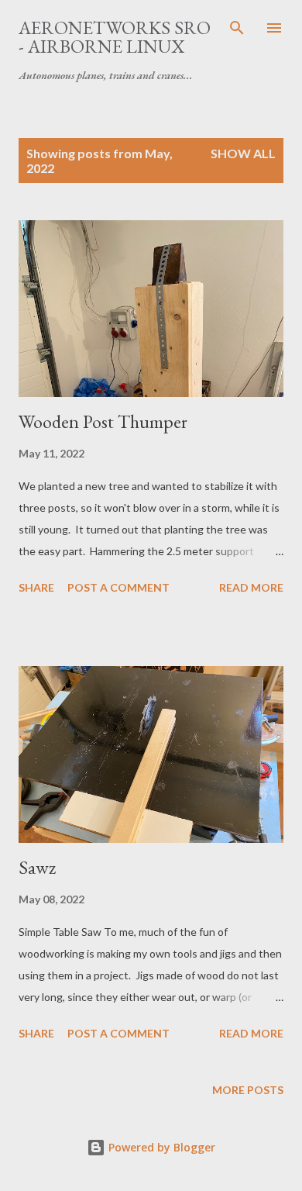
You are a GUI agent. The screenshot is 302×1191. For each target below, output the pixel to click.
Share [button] (36, 587)
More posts (247, 1089)
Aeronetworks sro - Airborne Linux (115, 37)
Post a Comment (118, 587)
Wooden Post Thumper (103, 421)
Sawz (37, 867)
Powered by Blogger (160, 1147)
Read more (251, 587)
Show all (243, 153)
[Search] (237, 28)
